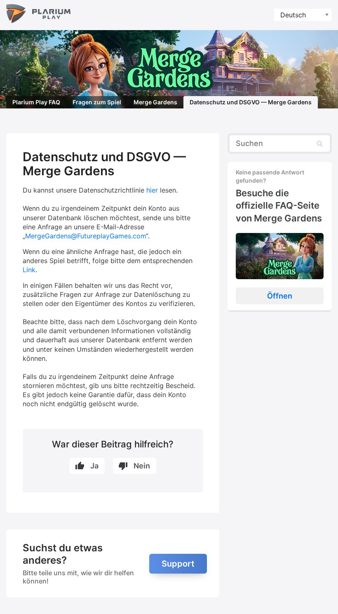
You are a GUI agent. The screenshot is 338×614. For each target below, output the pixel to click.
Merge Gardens (155, 102)
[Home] (38, 15)
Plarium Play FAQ (36, 102)
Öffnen (279, 296)
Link (29, 270)
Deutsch (293, 15)
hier (152, 190)
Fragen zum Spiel (97, 102)
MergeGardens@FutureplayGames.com (85, 236)
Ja (94, 465)
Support (178, 564)
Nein (142, 465)
